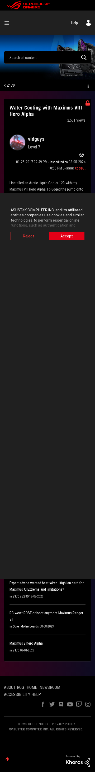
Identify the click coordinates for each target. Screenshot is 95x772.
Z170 (11, 85)
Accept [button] (66, 236)
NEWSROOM (50, 687)
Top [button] (7, 759)
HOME (32, 687)
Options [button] (87, 85)
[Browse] (8, 22)
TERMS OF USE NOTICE (33, 724)
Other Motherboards (26, 626)
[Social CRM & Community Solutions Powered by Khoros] (78, 761)
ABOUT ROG (14, 687)
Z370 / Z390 (20, 596)
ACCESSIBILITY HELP (22, 694)
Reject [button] (28, 236)
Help (74, 23)
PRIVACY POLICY (63, 724)
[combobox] (47, 57)
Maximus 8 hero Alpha (26, 643)
